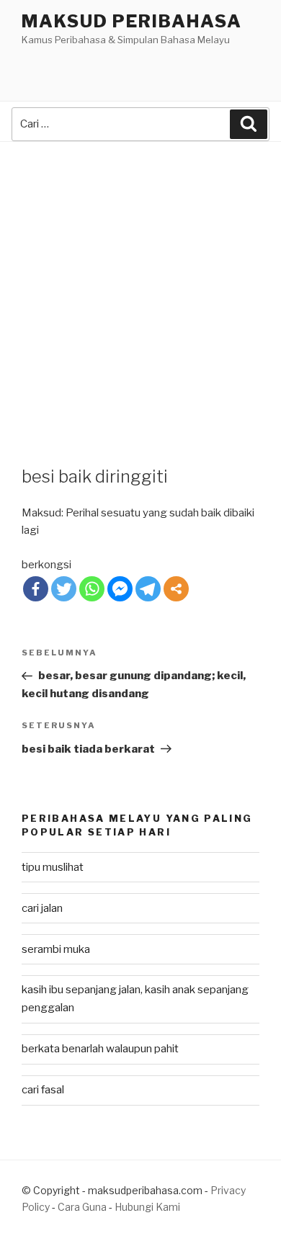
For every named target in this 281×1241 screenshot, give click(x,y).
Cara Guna (83, 1207)
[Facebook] (35, 588)
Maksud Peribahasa (132, 21)
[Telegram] (148, 588)
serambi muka (56, 949)
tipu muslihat (53, 867)
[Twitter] (63, 588)
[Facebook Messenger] (120, 588)
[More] (176, 588)
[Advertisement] (140, 289)
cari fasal (43, 1089)
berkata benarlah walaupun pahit (100, 1048)
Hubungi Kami (147, 1207)
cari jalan (42, 908)
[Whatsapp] (91, 588)
